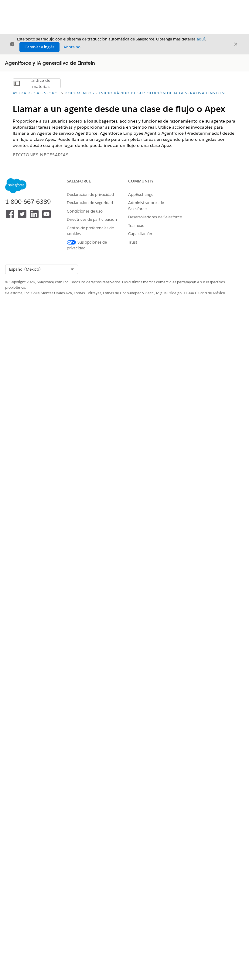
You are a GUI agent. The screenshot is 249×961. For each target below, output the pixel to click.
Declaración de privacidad (90, 194)
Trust (132, 242)
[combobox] (41, 269)
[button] (41, 269)
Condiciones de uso (85, 211)
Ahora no (71, 47)
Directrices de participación (92, 219)
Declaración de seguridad (90, 202)
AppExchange (140, 194)
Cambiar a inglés (39, 47)
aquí (201, 39)
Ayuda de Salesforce (36, 93)
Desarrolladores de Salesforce (155, 217)
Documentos (79, 93)
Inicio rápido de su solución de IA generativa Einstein (162, 93)
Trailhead (136, 225)
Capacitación (140, 233)
